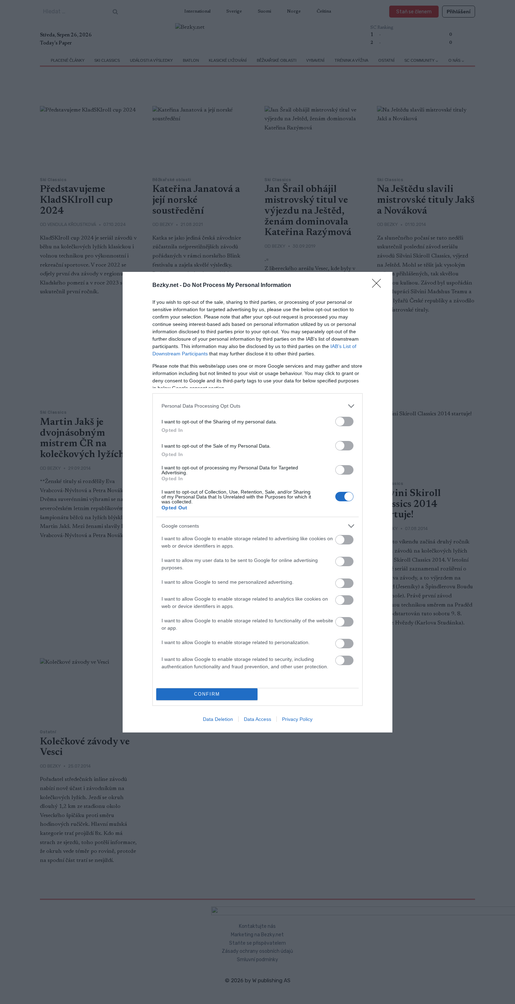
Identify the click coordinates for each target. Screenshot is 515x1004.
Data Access (257, 719)
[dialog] (257, 502)
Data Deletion (218, 719)
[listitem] (257, 406)
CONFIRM (207, 694)
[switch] (344, 421)
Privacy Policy (297, 719)
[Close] (378, 285)
